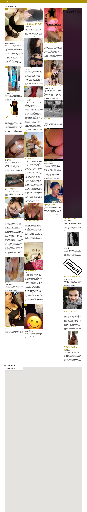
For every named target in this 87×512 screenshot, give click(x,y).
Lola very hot (9, 42)
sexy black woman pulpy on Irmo (13, 116)
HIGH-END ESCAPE (30, 271)
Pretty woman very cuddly (32, 220)
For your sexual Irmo (70, 218)
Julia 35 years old (10, 159)
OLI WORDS (7, 1)
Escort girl (28, 330)
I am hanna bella (29, 158)
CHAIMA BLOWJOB (11, 326)
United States (14, 4)
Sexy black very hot (11, 218)
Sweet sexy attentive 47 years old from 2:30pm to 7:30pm (34, 23)
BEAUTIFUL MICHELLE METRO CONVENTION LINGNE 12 (70, 347)
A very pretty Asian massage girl (52, 86)
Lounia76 (47, 118)
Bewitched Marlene (30, 68)
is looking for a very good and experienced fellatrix (73, 277)
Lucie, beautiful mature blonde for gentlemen (34, 98)
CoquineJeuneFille (49, 204)
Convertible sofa (10, 188)
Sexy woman (48, 161)
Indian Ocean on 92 (11, 92)
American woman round (12, 283)
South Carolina (21, 4)
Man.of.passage (68, 247)
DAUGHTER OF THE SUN (51, 42)
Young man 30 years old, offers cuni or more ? (71, 310)
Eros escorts (7, 4)
